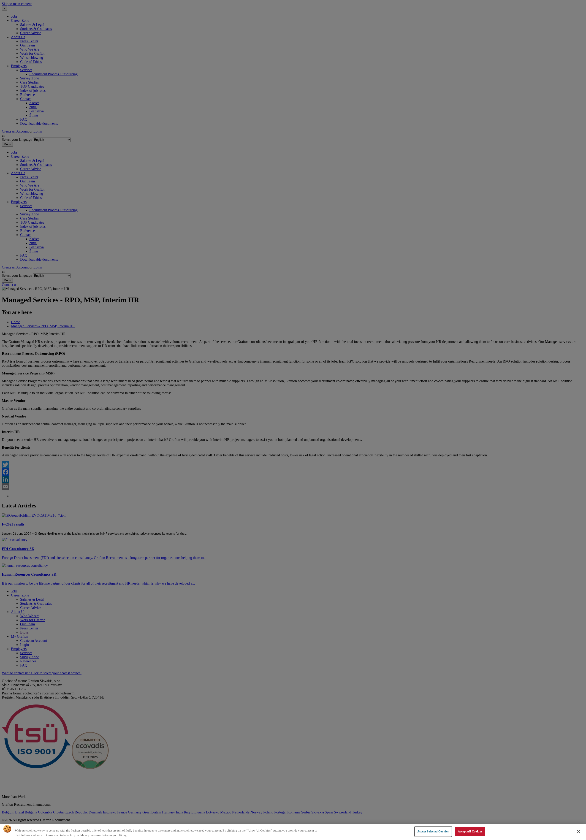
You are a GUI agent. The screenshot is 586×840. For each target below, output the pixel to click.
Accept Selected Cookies (433, 831)
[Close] (579, 831)
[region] (293, 832)
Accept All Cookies (470, 831)
